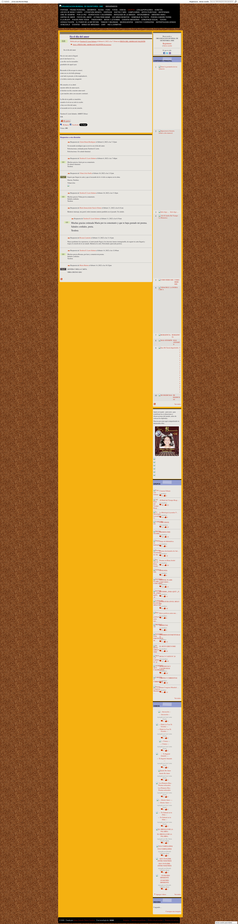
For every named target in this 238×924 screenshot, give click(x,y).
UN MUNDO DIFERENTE (164, 881)
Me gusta (66, 121)
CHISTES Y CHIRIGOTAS (168, 678)
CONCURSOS (164, 522)
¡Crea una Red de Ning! (20, 2)
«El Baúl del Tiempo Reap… (169, 500)
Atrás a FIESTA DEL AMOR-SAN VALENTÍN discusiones (92, 44)
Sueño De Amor (164, 773)
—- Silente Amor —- (164, 802)
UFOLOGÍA (163, 570)
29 (168, 527)
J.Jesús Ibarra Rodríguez (88, 142)
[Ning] (5, 1)
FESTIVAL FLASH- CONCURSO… (165, 581)
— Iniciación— (164, 714)
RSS (61, 279)
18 (168, 537)
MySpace (66, 125)
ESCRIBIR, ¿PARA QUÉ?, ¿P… (170, 591)
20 (167, 673)
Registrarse (194, 2)
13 (163, 527)
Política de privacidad (155, 920)
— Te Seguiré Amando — (164, 759)
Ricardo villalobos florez (165, 852)
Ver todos (177, 404)
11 (167, 596)
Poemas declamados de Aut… (169, 551)
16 (168, 565)
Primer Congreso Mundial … (169, 687)
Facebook (75, 125)
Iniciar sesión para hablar (224, 922)
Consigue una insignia (173, 911)
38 (168, 661)
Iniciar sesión (204, 2)
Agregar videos (161, 894)
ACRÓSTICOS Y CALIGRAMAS (165, 667)
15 (168, 587)
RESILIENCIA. (176, 336)
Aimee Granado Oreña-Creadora (84, 920)
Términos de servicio (172, 920)
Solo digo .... (174, 212)
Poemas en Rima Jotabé (167, 560)
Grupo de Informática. (166, 541)
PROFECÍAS (163, 625)
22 (168, 505)
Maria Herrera (84, 265)
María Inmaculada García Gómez (91, 208)
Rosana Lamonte (85, 238)
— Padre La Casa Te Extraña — (164, 730)
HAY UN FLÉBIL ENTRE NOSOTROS (164, 864)
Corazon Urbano (164, 491)
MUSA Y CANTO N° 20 (167, 656)
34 (163, 537)
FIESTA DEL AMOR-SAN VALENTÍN (132, 41)
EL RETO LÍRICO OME (167, 646)
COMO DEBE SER (176, 282)
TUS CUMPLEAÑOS (164, 849)
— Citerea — (164, 744)
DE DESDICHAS (176, 397)
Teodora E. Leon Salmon (88, 41)
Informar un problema (138, 920)
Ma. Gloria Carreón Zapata (166, 840)
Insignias (126, 920)
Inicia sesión (168, 46)
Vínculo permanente (69, 142)
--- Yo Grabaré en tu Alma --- (164, 818)
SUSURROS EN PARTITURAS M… (169, 636)
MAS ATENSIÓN (176, 342)
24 (167, 651)
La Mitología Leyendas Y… (168, 512)
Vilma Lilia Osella (86, 173)
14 (163, 517)
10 (167, 608)
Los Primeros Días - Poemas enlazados (164, 789)
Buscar (236, 1)
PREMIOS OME (164, 532)
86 (163, 505)
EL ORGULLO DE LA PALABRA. (164, 835)
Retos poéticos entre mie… (168, 613)
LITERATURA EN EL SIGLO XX (169, 602)
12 (167, 642)
